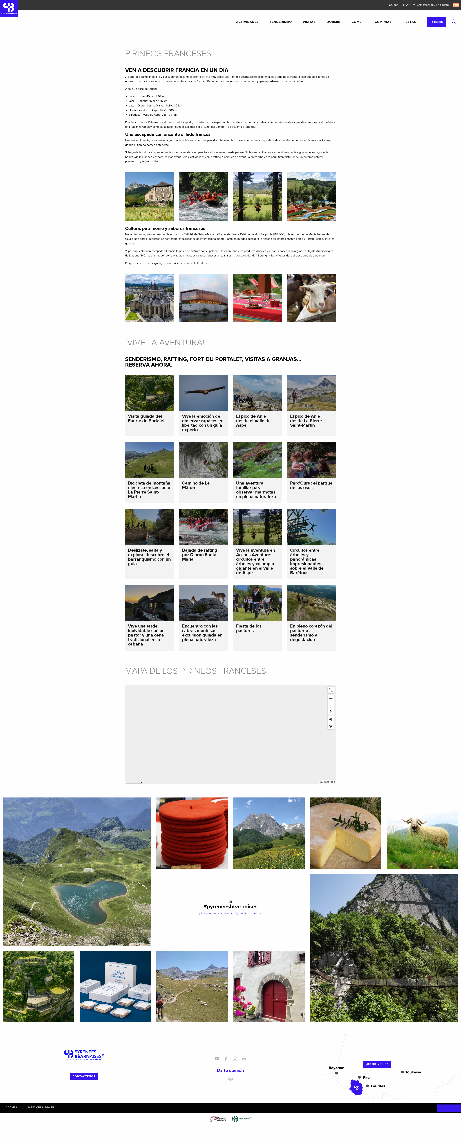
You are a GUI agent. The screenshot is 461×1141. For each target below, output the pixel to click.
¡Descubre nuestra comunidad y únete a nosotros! (230, 913)
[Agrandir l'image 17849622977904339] (192, 986)
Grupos (393, 5)
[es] (456, 5)
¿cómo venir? (377, 1064)
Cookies (11, 1107)
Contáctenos (84, 1076)
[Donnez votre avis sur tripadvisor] (230, 1081)
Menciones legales (41, 1107)
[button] (453, 21)
